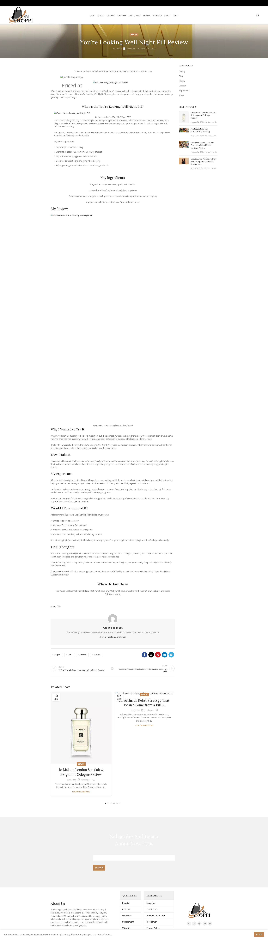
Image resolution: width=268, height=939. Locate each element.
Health (144, 694)
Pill (69, 654)
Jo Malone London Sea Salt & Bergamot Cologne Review (203, 115)
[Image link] (199, 910)
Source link (56, 606)
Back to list (112, 668)
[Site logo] (21, 15)
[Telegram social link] (257, 3)
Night (57, 654)
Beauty (134, 34)
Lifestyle (182, 85)
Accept (259, 934)
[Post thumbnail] (184, 117)
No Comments (211, 122)
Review (83, 654)
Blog (181, 76)
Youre (97, 654)
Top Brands (184, 90)
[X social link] (245, 3)
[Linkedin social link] (253, 3)
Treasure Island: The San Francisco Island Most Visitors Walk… (202, 145)
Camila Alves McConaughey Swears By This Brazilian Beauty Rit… (203, 162)
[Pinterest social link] (249, 3)
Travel (181, 95)
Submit (99, 867)
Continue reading (81, 792)
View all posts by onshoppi (113, 637)
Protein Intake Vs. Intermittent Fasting (200, 130)
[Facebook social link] (241, 3)
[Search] (258, 15)
